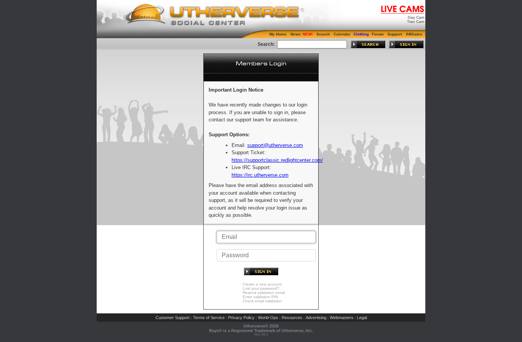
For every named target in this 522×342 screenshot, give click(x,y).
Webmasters (341, 317)
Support (394, 34)
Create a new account (262, 284)
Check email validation (262, 301)
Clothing (361, 34)
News (295, 34)
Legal (362, 317)
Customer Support (173, 317)
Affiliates (414, 34)
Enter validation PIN (260, 297)
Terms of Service (209, 317)
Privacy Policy (241, 317)
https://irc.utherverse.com (260, 175)
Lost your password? (261, 288)
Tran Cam (415, 21)
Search (323, 34)
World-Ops (268, 317)
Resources (292, 317)
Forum (378, 34)
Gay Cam (416, 17)
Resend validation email (264, 292)
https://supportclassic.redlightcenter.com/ (277, 160)
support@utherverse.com (275, 145)
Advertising (316, 317)
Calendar (342, 34)
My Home (278, 34)
